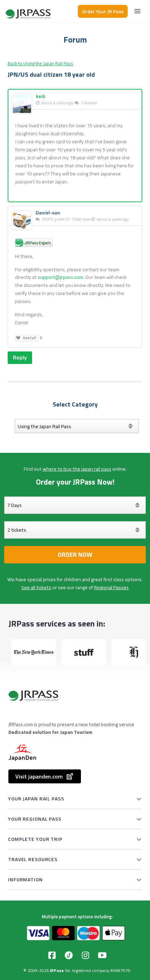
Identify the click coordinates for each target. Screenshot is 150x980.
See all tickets (36, 587)
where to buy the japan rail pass (77, 469)
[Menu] (137, 11)
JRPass (57, 970)
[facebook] (52, 955)
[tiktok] (69, 955)
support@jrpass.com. (61, 277)
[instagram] (85, 955)
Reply (20, 357)
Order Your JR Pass (102, 11)
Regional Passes (111, 587)
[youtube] (102, 955)
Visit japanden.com (39, 776)
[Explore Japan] (29, 11)
